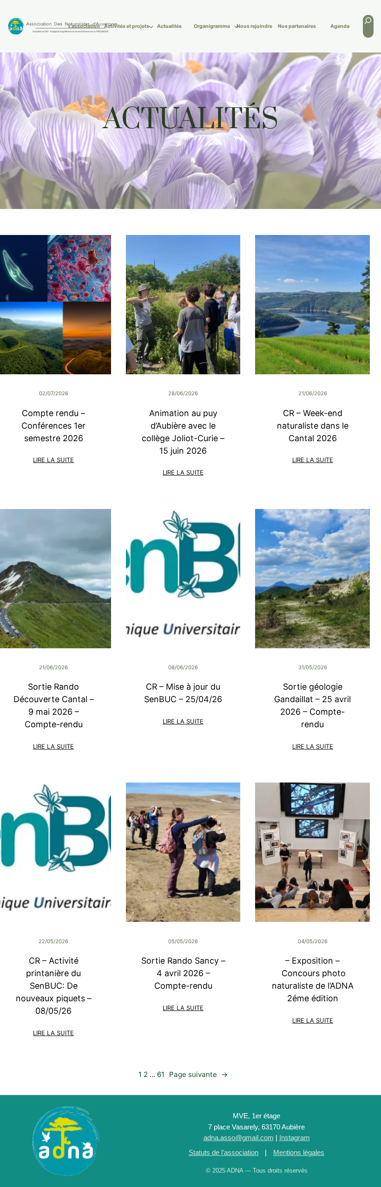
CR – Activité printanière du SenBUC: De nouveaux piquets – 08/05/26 (54, 986)
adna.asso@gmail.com (239, 1137)
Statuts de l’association (223, 1152)
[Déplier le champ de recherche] (368, 26)
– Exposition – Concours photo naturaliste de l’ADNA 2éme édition (313, 979)
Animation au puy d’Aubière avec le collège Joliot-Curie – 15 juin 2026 (183, 432)
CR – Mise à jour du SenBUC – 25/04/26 (183, 693)
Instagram (294, 1137)
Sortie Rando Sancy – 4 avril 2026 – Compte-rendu (183, 973)
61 (160, 1074)
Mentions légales (298, 1152)
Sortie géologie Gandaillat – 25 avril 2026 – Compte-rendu (312, 705)
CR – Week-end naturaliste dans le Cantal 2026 (312, 425)
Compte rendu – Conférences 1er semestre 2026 (53, 425)
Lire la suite (54, 461)
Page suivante (198, 1074)
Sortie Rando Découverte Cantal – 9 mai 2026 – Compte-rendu (53, 705)
